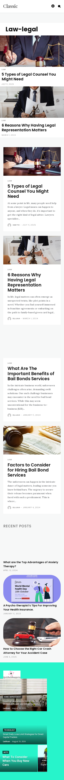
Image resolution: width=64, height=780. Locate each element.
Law (4, 69)
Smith (16, 225)
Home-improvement (12, 697)
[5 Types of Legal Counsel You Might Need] (32, 60)
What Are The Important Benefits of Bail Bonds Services (31, 374)
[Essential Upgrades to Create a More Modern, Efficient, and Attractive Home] (23, 695)
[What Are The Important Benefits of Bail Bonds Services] (32, 343)
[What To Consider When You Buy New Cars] (18, 758)
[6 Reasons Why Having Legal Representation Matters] (32, 111)
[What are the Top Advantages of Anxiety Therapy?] (32, 546)
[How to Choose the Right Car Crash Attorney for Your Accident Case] (32, 632)
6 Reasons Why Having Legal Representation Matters (24, 282)
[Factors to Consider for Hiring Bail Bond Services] (32, 440)
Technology (9, 730)
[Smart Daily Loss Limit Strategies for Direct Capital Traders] (23, 728)
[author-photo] (10, 225)
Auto (6, 752)
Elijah (16, 318)
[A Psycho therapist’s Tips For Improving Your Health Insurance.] (32, 589)
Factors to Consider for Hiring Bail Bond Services (29, 470)
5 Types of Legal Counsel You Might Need (28, 191)
